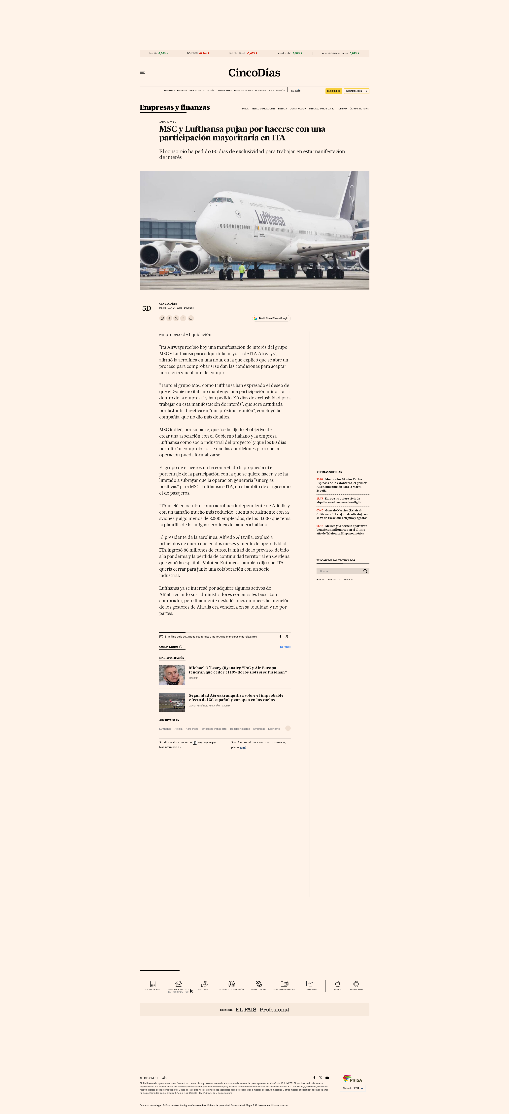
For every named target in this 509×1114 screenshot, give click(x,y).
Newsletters (264, 1105)
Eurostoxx (334, 580)
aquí (243, 747)
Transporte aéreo (240, 728)
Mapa (249, 1105)
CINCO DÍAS (168, 303)
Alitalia (179, 728)
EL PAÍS (294, 89)
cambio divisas (258, 989)
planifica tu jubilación (232, 989)
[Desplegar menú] (142, 72)
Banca (245, 108)
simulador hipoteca (178, 989)
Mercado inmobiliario (321, 108)
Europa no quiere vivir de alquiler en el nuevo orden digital (339, 500)
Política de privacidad (218, 1105)
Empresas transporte (213, 728)
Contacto (144, 1105)
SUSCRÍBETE (333, 91)
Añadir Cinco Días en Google (273, 318)
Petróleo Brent (237, 53)
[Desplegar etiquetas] (288, 728)
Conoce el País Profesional (254, 1009)
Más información (169, 747)
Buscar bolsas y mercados (336, 560)
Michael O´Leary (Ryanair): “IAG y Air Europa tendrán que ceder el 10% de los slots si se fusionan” (238, 670)
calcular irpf (153, 989)
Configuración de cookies (193, 1105)
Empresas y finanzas (175, 90)
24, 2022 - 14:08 (181, 308)
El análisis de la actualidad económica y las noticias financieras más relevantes (211, 636)
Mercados (195, 90)
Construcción (298, 108)
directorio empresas (284, 989)
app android (356, 989)
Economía (208, 90)
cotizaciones (310, 989)
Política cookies (171, 1105)
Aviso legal (155, 1105)
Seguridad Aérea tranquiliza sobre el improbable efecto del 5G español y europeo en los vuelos (236, 698)
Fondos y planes (243, 90)
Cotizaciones (224, 90)
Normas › (285, 646)
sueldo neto (204, 989)
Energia (282, 108)
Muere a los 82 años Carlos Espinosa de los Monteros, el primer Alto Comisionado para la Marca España (342, 484)
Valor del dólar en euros (335, 53)
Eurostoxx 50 (284, 53)
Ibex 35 (153, 53)
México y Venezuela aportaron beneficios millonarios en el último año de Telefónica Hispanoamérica (342, 529)
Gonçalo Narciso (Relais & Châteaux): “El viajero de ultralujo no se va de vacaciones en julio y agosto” (342, 514)
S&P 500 (192, 53)
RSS (255, 1105)
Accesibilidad (238, 1105)
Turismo (342, 108)
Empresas (259, 728)
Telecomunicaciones (263, 108)
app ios (337, 989)
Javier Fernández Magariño (204, 705)
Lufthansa (165, 728)
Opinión (280, 90)
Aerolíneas (166, 122)
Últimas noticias (264, 90)
